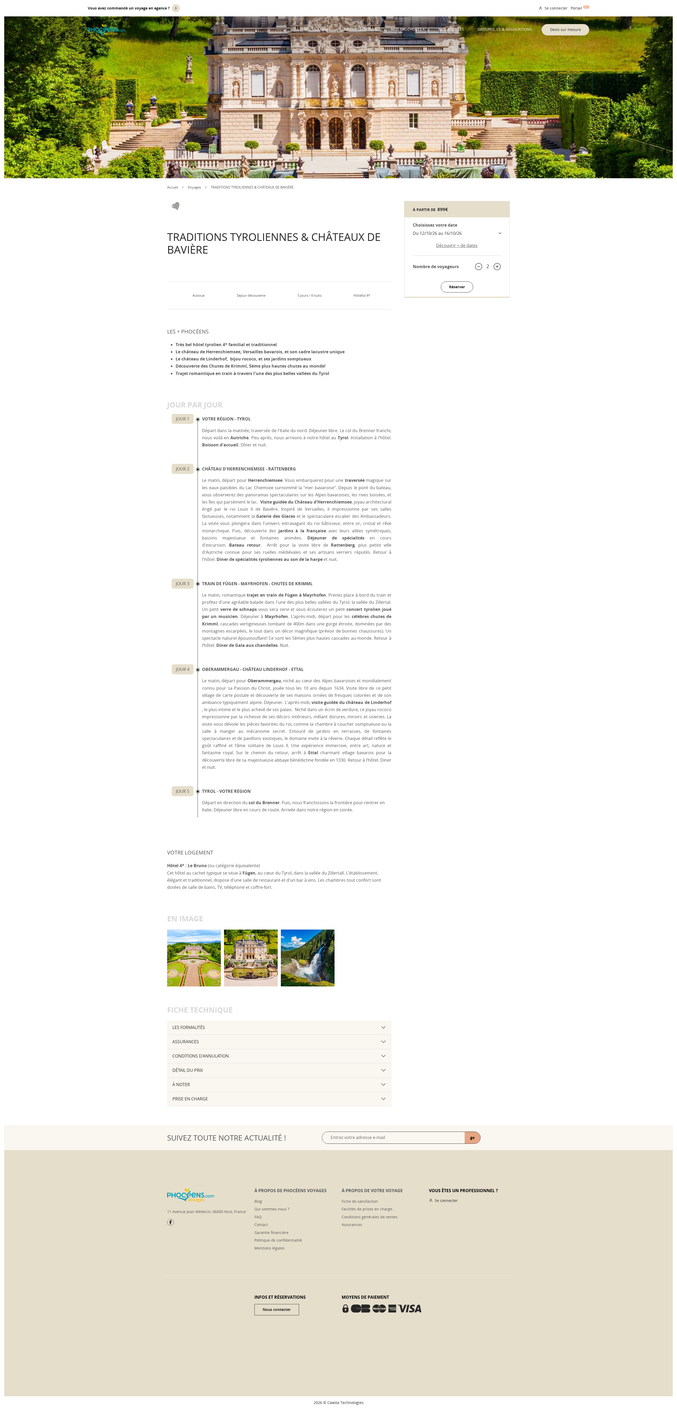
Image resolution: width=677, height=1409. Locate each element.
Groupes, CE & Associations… (506, 29)
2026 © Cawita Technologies (339, 1402)
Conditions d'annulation (200, 1056)
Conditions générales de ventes (369, 1216)
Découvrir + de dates (457, 245)
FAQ (258, 1216)
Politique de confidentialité (278, 1240)
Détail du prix (187, 1070)
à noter (181, 1084)
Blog (258, 1201)
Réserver (457, 286)
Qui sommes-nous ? (271, 1208)
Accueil (172, 187)
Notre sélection (360, 29)
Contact (261, 1224)
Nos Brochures (406, 29)
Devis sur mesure (565, 29)
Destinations (317, 29)
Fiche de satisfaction (360, 1201)
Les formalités (188, 1027)
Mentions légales (269, 1248)
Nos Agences (451, 29)
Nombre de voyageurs (436, 266)
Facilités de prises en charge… (368, 1208)
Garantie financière (271, 1232)
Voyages (194, 187)
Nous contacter (277, 1309)
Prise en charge (190, 1099)
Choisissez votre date (435, 225)
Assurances (185, 1042)
